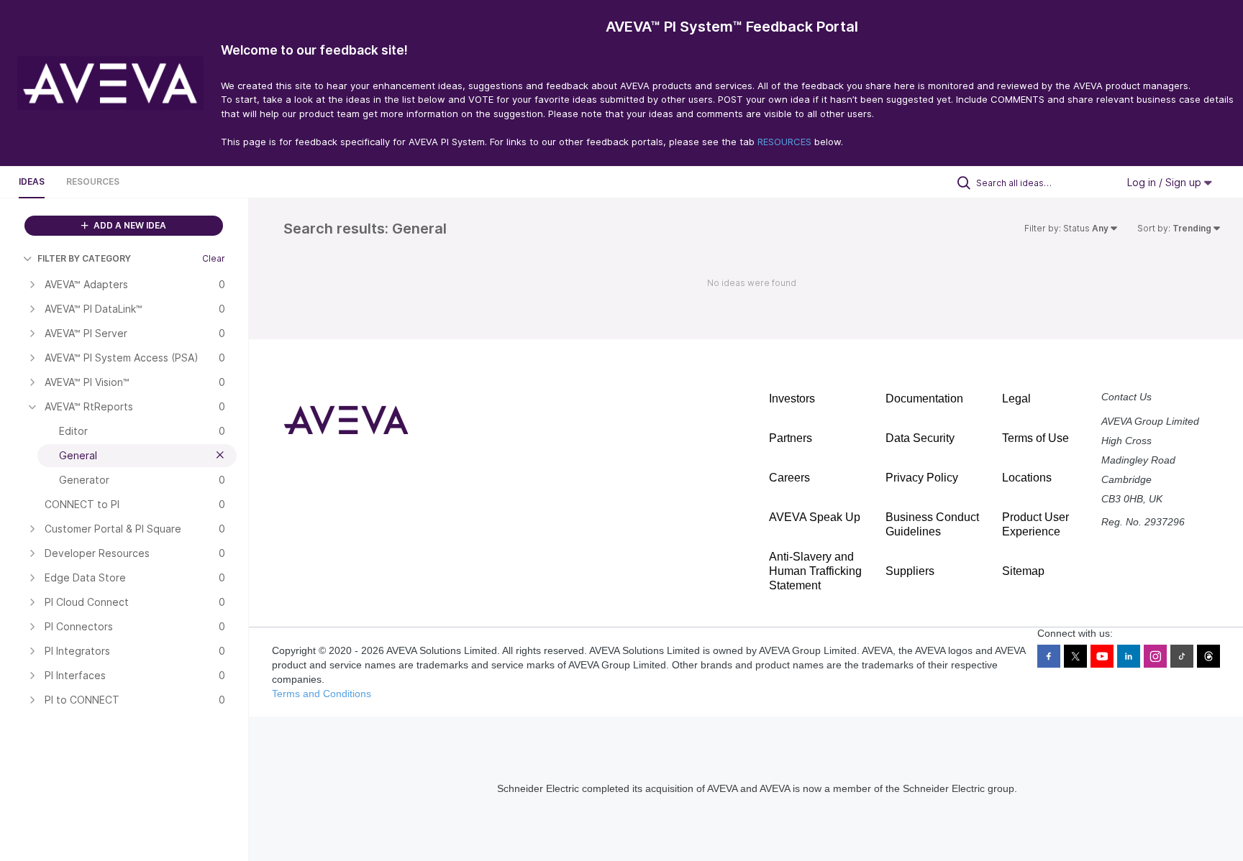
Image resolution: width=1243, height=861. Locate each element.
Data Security (920, 438)
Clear (213, 258)
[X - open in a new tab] (1075, 656)
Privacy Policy (921, 477)
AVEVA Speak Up (814, 517)
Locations (1027, 477)
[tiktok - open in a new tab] (1181, 656)
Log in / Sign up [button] (1165, 182)
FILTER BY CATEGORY (84, 258)
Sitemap (1023, 571)
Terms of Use (1035, 438)
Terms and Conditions (321, 693)
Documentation (924, 398)
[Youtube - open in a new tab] (1102, 656)
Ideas (32, 181)
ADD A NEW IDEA (128, 225)
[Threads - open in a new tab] (1208, 656)
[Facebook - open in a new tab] (1048, 656)
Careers (789, 477)
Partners (790, 438)
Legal (1016, 398)
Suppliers (909, 571)
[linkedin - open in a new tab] (1128, 656)
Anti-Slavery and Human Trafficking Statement (815, 571)
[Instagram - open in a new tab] (1155, 656)
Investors (792, 398)
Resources (92, 181)
